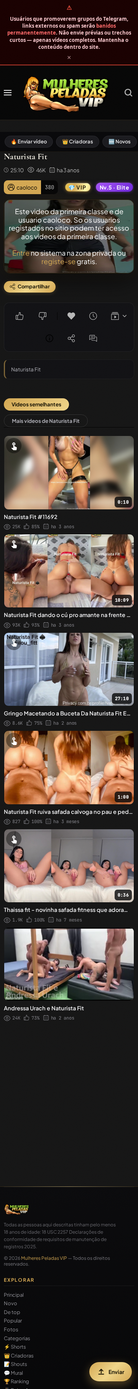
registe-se (58, 261)
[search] (128, 92)
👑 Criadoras (77, 141)
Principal (14, 1295)
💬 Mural (13, 1373)
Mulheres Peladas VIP (44, 1258)
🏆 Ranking (16, 1381)
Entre (21, 252)
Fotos (11, 1329)
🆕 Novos (119, 141)
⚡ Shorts (15, 1347)
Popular (13, 1321)
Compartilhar (71, 338)
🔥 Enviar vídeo (29, 141)
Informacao (49, 338)
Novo (10, 1303)
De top (12, 1312)
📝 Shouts (15, 1364)
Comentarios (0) (93, 338)
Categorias (17, 1338)
